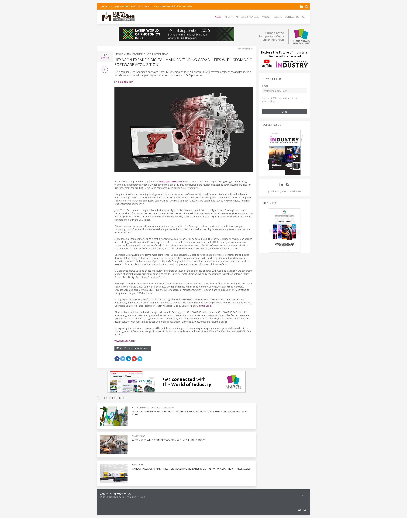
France (154, 6)
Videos (266, 16)
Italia (160, 6)
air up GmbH (206, 305)
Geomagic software (170, 181)
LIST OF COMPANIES (111, 500)
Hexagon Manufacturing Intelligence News (141, 54)
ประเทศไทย (187, 6)
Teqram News (138, 436)
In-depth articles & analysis (241, 16)
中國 (174, 6)
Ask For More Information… (134, 348)
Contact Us (292, 16)
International (106, 6)
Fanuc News (137, 465)
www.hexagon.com (124, 340)
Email (265, 85)
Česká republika (121, 6)
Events (277, 16)
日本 (179, 6)
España (146, 6)
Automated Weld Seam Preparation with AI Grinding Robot (169, 440)
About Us (105, 494)
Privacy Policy (122, 494)
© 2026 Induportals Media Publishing (122, 497)
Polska (167, 6)
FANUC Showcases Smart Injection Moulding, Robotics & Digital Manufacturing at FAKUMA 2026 (191, 468)
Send (284, 111)
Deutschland (135, 6)
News (218, 16)
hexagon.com (125, 81)
